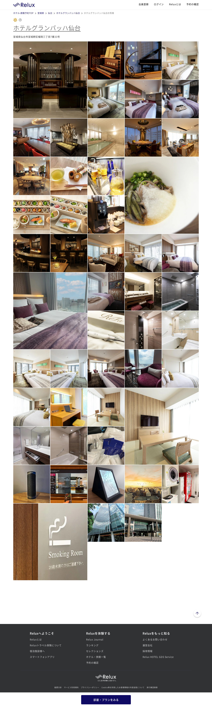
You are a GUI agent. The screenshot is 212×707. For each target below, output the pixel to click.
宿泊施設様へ (37, 651)
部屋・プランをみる (106, 700)
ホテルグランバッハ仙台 (68, 13)
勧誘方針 (58, 687)
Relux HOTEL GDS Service (158, 656)
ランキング (92, 645)
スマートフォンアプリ (42, 656)
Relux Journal (94, 639)
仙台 (50, 13)
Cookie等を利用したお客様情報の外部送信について (123, 687)
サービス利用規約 (71, 687)
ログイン (159, 4)
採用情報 (148, 651)
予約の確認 (192, 4)
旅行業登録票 (152, 687)
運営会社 (148, 645)
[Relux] (24, 4)
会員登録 (144, 4)
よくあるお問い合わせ (155, 639)
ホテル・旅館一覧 (96, 656)
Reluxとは (175, 4)
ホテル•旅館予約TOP (23, 13)
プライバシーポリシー (90, 687)
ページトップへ (197, 614)
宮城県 (41, 13)
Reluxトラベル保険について (46, 645)
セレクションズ (95, 651)
